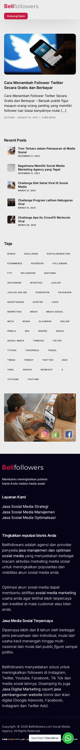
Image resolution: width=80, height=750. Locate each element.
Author (9, 117)
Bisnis (11, 253)
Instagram (14, 282)
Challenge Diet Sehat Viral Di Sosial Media (43, 184)
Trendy (29, 360)
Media (34, 311)
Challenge (31, 253)
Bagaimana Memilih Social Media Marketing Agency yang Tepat (41, 167)
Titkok (12, 350)
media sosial (54, 311)
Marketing (14, 311)
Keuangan (65, 292)
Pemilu (11, 331)
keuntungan (15, 302)
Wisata (27, 369)
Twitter (47, 360)
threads (38, 340)
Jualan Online (17, 292)
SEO (27, 331)
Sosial (60, 331)
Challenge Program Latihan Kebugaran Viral (45, 202)
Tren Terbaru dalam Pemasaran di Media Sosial (46, 150)
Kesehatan (43, 292)
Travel (52, 350)
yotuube (13, 379)
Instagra (50, 273)
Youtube (33, 379)
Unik (65, 360)
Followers (60, 263)
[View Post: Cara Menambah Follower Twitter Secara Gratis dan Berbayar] (40, 54)
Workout (47, 369)
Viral (10, 369)
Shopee (42, 331)
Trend (11, 360)
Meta (10, 321)
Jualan (56, 282)
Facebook (37, 263)
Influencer (28, 273)
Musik (26, 321)
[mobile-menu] (35, 16)
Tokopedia (32, 350)
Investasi (36, 282)
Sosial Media (15, 340)
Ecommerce (14, 263)
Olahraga (45, 321)
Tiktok (57, 340)
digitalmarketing (58, 253)
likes (55, 302)
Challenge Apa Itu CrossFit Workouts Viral (44, 219)
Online (65, 321)
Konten (38, 302)
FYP (9, 273)
